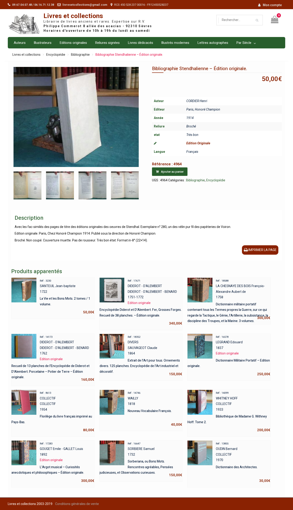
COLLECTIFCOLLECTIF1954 (52, 411)
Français (192, 151)
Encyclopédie (55, 54)
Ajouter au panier (172, 171)
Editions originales (73, 42)
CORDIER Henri (196, 101)
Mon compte (272, 5)
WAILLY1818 (155, 409)
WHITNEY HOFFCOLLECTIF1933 (228, 411)
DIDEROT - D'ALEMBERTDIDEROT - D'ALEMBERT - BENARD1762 (52, 359)
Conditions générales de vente (77, 504)
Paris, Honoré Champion (203, 109)
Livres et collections (73, 16)
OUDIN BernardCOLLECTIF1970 (243, 462)
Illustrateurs (43, 42)
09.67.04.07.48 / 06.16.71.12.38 (33, 4)
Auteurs (20, 42)
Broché (191, 126)
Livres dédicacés (140, 42)
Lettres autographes (212, 42)
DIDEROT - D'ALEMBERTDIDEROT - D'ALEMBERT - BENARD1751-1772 (141, 302)
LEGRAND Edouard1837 (228, 356)
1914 (190, 118)
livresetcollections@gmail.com (84, 4)
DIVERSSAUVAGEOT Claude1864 (141, 356)
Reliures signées (107, 42)
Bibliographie (80, 54)
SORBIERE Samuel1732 (141, 459)
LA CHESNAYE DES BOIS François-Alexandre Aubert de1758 (228, 300)
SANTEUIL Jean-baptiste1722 (67, 296)
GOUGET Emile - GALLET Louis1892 (52, 462)
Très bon (192, 135)
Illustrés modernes (175, 42)
